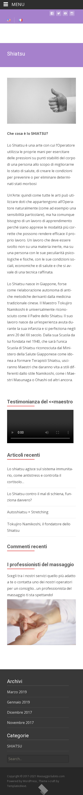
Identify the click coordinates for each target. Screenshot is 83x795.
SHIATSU (14, 746)
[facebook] (52, 14)
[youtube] (65, 14)
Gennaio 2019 (18, 702)
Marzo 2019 (17, 691)
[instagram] (72, 14)
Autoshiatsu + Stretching (27, 512)
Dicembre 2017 (19, 712)
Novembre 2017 (20, 722)
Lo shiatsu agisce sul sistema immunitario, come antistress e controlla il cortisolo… (40, 475)
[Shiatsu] (41, 101)
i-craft (52, 781)
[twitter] (58, 14)
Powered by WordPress (22, 781)
